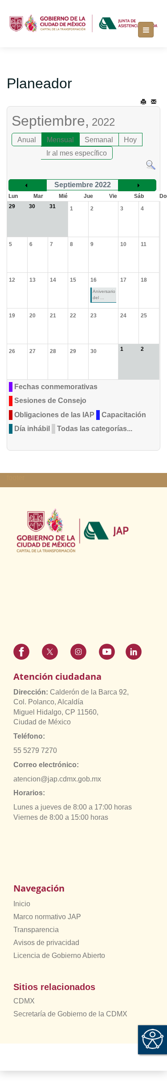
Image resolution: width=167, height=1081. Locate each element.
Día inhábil (32, 428)
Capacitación (124, 415)
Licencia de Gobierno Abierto (59, 955)
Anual (26, 140)
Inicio (21, 904)
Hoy (130, 140)
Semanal (99, 140)
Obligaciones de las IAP (54, 415)
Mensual (60, 140)
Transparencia (36, 929)
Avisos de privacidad (46, 942)
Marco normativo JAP (47, 917)
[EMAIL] (153, 102)
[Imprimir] (143, 102)
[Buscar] (150, 164)
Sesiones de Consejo (50, 400)
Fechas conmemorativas (56, 386)
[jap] (83, 23)
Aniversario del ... (104, 294)
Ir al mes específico (76, 153)
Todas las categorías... (94, 428)
